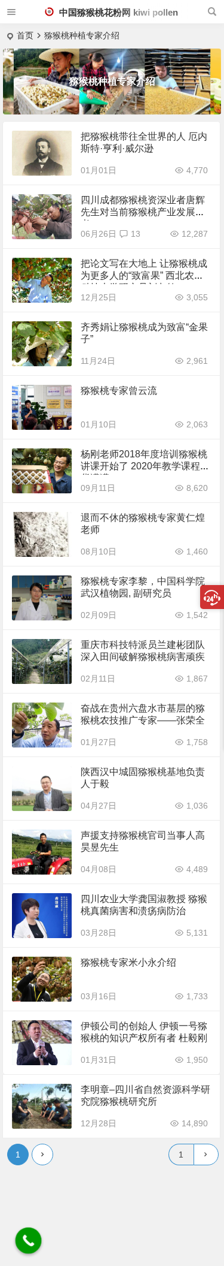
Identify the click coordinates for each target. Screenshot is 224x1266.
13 (135, 234)
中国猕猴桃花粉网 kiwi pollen (117, 12)
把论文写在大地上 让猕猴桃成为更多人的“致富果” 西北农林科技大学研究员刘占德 (144, 275)
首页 (25, 35)
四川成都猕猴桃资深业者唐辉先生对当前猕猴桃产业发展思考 (143, 212)
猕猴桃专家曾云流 (119, 390)
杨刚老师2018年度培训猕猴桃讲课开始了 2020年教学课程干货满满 (145, 466)
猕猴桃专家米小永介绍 (128, 962)
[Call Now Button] (29, 1241)
